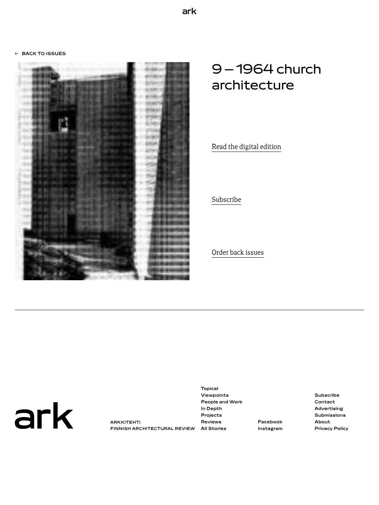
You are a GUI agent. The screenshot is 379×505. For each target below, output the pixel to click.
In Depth (211, 409)
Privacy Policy (331, 429)
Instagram (270, 429)
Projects (211, 415)
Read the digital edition (246, 146)
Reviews (211, 422)
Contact (325, 402)
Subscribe (226, 199)
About (322, 422)
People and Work (221, 402)
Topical (209, 389)
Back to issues (44, 54)
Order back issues (238, 252)
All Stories (214, 429)
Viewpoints (215, 395)
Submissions (330, 415)
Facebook (270, 422)
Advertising (329, 409)
